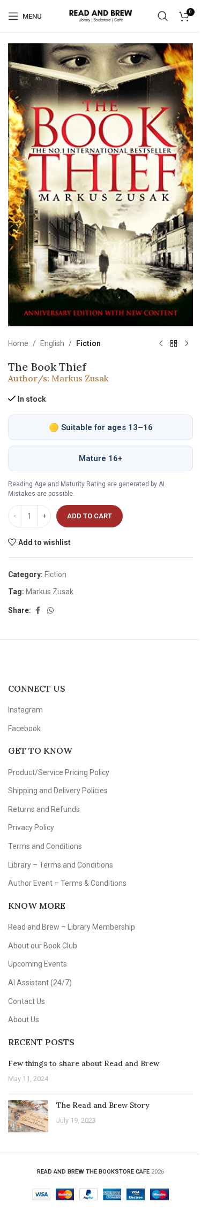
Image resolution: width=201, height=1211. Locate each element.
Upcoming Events (37, 964)
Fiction (88, 343)
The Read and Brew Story (103, 1105)
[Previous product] (160, 343)
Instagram (25, 710)
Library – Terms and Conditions (60, 865)
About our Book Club (42, 945)
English (52, 343)
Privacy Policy (31, 827)
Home (18, 343)
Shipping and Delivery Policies (58, 790)
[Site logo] (100, 15)
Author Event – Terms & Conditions (67, 883)
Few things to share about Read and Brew (83, 1063)
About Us (23, 1019)
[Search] (163, 16)
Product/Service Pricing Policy (58, 772)
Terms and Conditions (45, 846)
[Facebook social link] (37, 610)
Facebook (24, 728)
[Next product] (186, 343)
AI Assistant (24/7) (40, 982)
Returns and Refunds (44, 809)
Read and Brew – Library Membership (71, 927)
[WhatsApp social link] (50, 610)
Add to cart (89, 516)
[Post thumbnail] (28, 1116)
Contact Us (26, 1001)
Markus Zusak (80, 378)
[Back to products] (173, 343)
